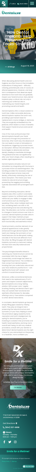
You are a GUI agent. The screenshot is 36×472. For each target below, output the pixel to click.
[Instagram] (15, 441)
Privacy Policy (6, 461)
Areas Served (18, 468)
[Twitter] (9, 441)
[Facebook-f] (4, 441)
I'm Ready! (18, 387)
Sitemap (14, 461)
